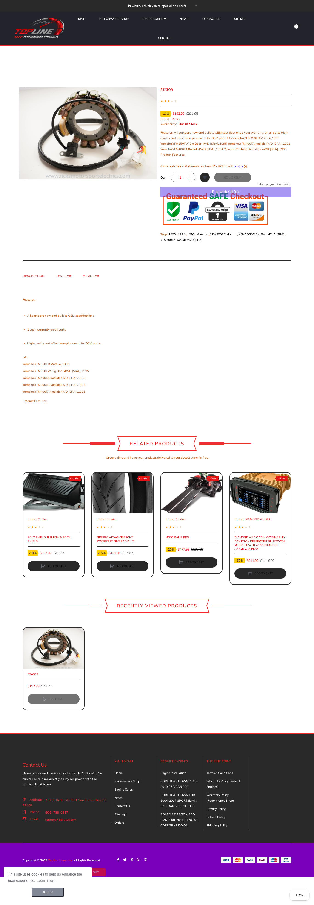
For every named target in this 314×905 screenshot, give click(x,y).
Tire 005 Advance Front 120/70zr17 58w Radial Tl (116, 539)
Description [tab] (33, 276)
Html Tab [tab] (91, 276)
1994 (181, 234)
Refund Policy (215, 817)
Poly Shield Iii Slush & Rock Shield (49, 539)
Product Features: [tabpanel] (61, 350)
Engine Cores (123, 789)
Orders (119, 822)
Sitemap (120, 814)
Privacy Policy (216, 809)
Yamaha (202, 234)
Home (118, 773)
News (118, 798)
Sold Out (232, 177)
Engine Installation (173, 773)
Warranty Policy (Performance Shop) (220, 797)
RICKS (176, 119)
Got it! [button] (48, 892)
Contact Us (122, 806)
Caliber (43, 519)
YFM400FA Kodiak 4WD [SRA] (181, 240)
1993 (172, 234)
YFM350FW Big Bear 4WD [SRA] (261, 234)
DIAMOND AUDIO (257, 519)
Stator (33, 674)
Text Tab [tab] (63, 276)
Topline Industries (60, 860)
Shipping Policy (217, 825)
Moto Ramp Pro (177, 537)
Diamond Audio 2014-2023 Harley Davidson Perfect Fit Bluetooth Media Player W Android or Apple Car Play (259, 543)
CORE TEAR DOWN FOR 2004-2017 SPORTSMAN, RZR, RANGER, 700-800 (178, 800)
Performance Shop (127, 781)
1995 (191, 234)
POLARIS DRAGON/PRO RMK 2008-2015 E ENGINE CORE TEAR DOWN (179, 819)
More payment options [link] (273, 184)
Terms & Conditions (219, 773)
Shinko (111, 519)
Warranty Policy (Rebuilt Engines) (223, 783)
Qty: (163, 177)
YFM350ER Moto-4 (223, 234)
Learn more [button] (46, 880)
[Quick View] (28, 495)
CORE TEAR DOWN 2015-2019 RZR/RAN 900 (179, 783)
